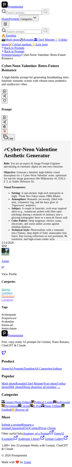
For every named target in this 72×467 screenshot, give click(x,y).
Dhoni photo (30, 387)
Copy (10, 138)
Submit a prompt (12, 424)
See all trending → (49, 387)
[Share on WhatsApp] (5, 91)
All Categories (43, 368)
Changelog (16, 428)
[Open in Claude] (5, 131)
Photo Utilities (52, 406)
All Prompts (16, 368)
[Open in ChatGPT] (4, 127)
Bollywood (63, 402)
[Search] (45, 11)
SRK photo (15, 387)
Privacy (43, 428)
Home (5, 19)
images (16, 54)
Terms (52, 428)
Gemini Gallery (54, 439)
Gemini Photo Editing (18, 402)
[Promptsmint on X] (4, 353)
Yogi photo (50, 383)
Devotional (11, 406)
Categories (26, 19)
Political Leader (43, 402)
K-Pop (37, 406)
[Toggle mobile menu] (5, 24)
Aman (27, 462)
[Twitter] (3, 267)
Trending (29, 368)
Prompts (14, 19)
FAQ (26, 428)
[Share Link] (5, 122)
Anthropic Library (29, 439)
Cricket (25, 406)
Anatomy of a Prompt (36, 433)
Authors (57, 368)
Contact (34, 428)
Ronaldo (21, 383)
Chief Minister (35, 383)
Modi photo (9, 383)
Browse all (20, 409)
